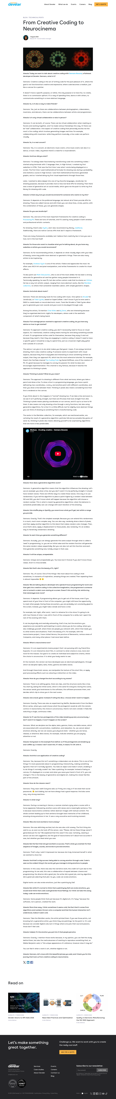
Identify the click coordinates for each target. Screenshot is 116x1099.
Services (37, 1066)
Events (73, 4)
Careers (82, 4)
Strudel (85, 297)
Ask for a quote (67, 1052)
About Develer (49, 4)
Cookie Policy (53, 1093)
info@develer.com (13, 1074)
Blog (90, 4)
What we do (63, 4)
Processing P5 (28, 219)
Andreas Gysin (39, 264)
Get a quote (101, 4)
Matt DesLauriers (43, 275)
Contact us (55, 1073)
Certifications (38, 1093)
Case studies (39, 1069)
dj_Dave (63, 310)
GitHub (89, 280)
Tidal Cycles (39, 299)
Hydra (45, 228)
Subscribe (102, 1070)
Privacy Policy (46, 1093)
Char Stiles (52, 310)
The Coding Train (52, 360)
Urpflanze (78, 228)
